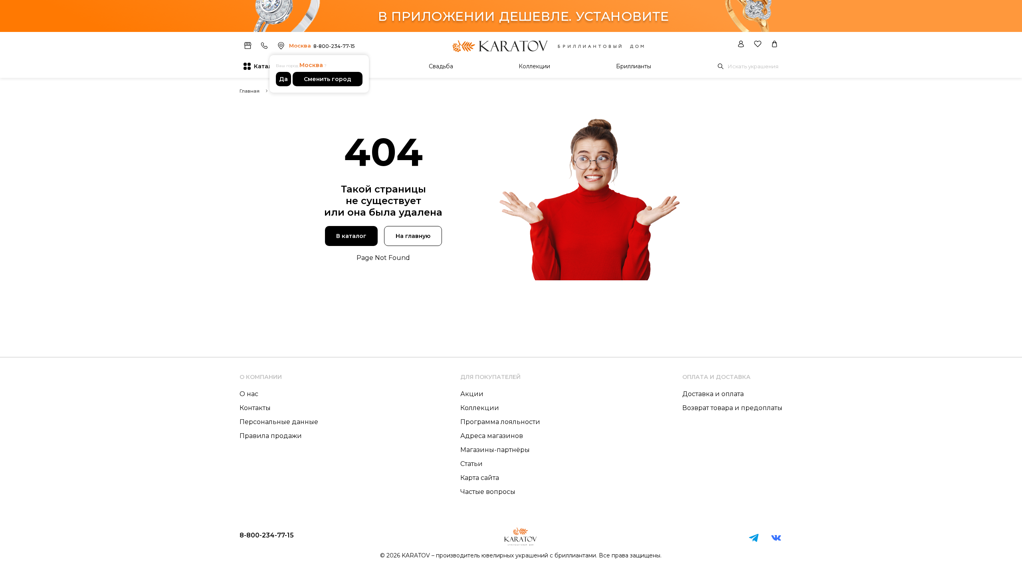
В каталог (351, 236)
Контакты (255, 408)
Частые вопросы (487, 492)
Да (283, 79)
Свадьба (441, 66)
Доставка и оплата (713, 394)
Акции (471, 394)
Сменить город (327, 79)
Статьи (471, 464)
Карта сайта (479, 478)
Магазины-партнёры (495, 450)
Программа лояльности (500, 422)
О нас (249, 394)
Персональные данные (279, 422)
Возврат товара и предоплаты (732, 408)
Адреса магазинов (491, 436)
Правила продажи (271, 436)
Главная (249, 91)
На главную (413, 236)
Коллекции (534, 66)
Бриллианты (633, 66)
